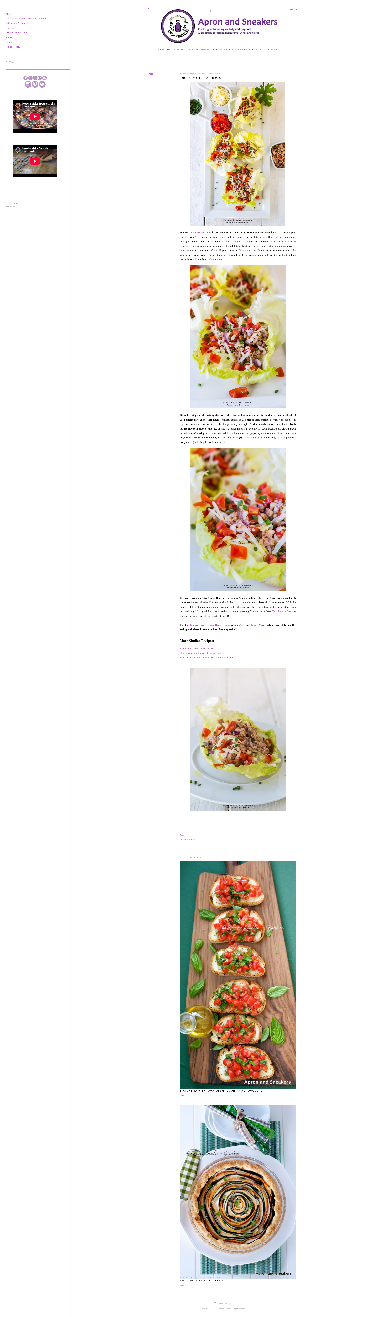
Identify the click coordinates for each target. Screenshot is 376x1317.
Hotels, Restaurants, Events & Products (210, 49)
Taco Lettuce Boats (200, 232)
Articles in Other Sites (17, 32)
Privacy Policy (13, 47)
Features (10, 42)
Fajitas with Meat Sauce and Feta (198, 648)
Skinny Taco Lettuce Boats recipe (210, 624)
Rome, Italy (191, 839)
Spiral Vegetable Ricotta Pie (201, 1281)
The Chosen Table (267, 49)
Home (9, 9)
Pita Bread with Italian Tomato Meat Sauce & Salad (207, 657)
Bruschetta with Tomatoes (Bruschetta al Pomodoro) (222, 1091)
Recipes (171, 49)
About (161, 49)
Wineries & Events (245, 49)
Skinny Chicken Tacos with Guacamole (201, 652)
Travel (181, 49)
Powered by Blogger (225, 1304)
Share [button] (150, 74)
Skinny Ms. (256, 624)
